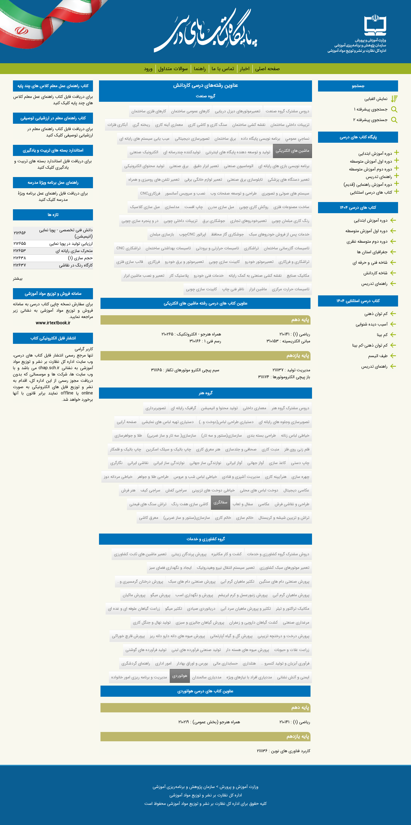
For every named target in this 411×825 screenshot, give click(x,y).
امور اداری (163, 663)
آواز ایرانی (234, 463)
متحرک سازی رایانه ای (74, 251)
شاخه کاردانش (375, 273)
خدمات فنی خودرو (209, 275)
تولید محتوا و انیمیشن (219, 408)
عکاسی (264, 504)
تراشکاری (251, 248)
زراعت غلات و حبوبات (291, 650)
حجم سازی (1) (80, 258)
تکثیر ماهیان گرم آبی (237, 581)
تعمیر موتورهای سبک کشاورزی (284, 568)
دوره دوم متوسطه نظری (367, 241)
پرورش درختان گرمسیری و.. (140, 581)
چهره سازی (300, 477)
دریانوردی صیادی (201, 609)
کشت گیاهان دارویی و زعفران (253, 622)
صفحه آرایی (127, 422)
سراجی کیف (150, 490)
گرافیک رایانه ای (183, 408)
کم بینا (382, 335)
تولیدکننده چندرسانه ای (181, 152)
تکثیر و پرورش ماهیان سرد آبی (246, 609)
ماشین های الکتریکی (292, 151)
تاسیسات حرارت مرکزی (290, 289)
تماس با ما (223, 69)
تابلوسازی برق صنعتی (245, 179)
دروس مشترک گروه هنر (290, 408)
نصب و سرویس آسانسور (185, 193)
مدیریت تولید (298, 370)
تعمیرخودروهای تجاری (248, 221)
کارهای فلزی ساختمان (148, 111)
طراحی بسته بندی (261, 435)
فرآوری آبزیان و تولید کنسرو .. (285, 663)
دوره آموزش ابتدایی (375, 153)
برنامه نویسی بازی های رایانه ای (283, 166)
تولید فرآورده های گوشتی (145, 650)
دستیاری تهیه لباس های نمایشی (168, 422)
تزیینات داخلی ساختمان (289, 125)
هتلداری (249, 663)
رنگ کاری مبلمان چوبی (290, 221)
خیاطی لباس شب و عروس (195, 477)
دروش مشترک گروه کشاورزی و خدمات (278, 554)
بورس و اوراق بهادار (192, 663)
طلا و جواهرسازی (128, 435)
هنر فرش (128, 490)
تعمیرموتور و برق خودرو (184, 262)
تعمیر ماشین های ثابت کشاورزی (140, 554)
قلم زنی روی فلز (296, 449)
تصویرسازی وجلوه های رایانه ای (284, 422)
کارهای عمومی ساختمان (190, 111)
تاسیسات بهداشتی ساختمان (168, 248)
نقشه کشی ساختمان (248, 125)
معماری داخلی (254, 408)
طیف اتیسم (378, 356)
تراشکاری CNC (128, 248)
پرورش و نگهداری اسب (194, 595)
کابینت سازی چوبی (224, 262)
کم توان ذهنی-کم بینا (370, 345)
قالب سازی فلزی (129, 262)
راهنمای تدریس (379, 176)
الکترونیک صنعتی (144, 152)
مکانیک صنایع (298, 275)
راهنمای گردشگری (136, 663)
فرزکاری (154, 262)
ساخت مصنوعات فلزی (291, 207)
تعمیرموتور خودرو (259, 262)
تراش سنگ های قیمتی (147, 504)
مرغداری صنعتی (296, 622)
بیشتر (18, 278)
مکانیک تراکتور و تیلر (292, 609)
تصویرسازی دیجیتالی (192, 138)
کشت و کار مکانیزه (227, 554)
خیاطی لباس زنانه (295, 435)
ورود (148, 69)
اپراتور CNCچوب (192, 234)
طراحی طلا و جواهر (153, 477)
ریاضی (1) (301, 334)
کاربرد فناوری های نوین (290, 751)
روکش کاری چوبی (253, 207)
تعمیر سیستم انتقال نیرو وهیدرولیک (226, 568)
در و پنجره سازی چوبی (140, 221)
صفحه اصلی (267, 69)
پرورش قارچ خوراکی (128, 636)
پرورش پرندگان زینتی (189, 554)
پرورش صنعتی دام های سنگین (284, 581)
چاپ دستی (300, 463)
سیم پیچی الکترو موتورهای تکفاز (192, 370)
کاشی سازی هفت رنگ (190, 504)
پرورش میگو (160, 595)
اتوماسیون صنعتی (238, 166)
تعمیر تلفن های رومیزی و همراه (153, 179)
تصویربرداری (156, 408)
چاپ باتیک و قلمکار (125, 449)
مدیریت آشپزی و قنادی (241, 477)
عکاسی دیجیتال (296, 490)
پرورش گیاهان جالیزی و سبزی (200, 622)
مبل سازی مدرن (221, 207)
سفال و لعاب (243, 504)
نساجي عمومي (297, 138)
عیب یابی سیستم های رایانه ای (144, 138)
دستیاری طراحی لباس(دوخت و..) (226, 422)
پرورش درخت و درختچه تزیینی (283, 636)
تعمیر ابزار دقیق (206, 166)
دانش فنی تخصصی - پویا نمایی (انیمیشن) (66, 233)
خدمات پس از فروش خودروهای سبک (279, 234)
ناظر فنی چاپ (233, 289)
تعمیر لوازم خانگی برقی (203, 179)
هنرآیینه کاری (275, 477)
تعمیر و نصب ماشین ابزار (144, 275)
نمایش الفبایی (376, 98)
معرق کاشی (148, 518)
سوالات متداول (173, 69)
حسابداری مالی (225, 663)
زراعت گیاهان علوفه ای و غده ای (134, 609)
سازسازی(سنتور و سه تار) (221, 435)
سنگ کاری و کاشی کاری (207, 125)
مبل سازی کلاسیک (145, 207)
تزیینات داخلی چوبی (180, 221)
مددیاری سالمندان (206, 677)
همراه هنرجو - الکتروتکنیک (199, 334)
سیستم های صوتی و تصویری (285, 193)
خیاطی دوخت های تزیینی (213, 490)
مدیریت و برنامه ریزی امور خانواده (139, 677)
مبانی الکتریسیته (296, 341)
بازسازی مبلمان (162, 234)
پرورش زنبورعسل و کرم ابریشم (242, 595)
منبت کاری (270, 449)
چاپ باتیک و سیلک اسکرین (168, 449)
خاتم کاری (223, 518)
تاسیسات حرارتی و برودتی (217, 248)
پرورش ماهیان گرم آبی (291, 595)
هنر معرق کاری (208, 449)
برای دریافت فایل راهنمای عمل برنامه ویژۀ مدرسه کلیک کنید (53, 196)
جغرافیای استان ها (372, 252)
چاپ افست (193, 207)
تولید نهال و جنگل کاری (152, 622)
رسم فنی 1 (212, 341)
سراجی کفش (176, 490)
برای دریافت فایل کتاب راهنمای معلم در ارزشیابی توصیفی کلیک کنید (60, 132)
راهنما (200, 69)
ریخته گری (141, 125)
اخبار (244, 69)
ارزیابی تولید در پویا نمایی (71, 243)
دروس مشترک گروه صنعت (287, 111)
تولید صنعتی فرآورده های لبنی (196, 650)
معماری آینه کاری (169, 125)
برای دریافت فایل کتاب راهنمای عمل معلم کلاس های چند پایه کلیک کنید (53, 99)
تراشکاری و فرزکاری (294, 262)
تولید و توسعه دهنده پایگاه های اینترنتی (238, 152)
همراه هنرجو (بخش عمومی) (216, 722)
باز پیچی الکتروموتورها (291, 377)
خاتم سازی (244, 518)
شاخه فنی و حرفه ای (370, 262)
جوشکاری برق (213, 221)
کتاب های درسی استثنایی (371, 192)
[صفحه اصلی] (357, 31)
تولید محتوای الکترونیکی (144, 166)
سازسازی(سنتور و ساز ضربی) (186, 518)
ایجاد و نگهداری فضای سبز (170, 568)
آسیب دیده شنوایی (372, 324)
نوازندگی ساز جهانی (205, 463)
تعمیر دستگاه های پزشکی (288, 179)
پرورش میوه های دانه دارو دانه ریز (177, 636)
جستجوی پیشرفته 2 (370, 120)
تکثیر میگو (173, 609)
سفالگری (220, 502)
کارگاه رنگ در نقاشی (76, 265)
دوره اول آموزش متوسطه (371, 161)
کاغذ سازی (277, 463)
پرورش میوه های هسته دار (247, 650)
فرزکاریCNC (150, 193)
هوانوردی (178, 676)
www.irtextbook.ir (53, 323)
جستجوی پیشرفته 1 (371, 109)
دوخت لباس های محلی (259, 490)
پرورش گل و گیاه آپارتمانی (231, 636)
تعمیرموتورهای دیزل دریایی (237, 111)
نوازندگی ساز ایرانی (168, 463)
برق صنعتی (178, 166)
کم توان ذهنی (376, 313)
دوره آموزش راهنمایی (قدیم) (368, 184)
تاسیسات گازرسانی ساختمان (286, 248)
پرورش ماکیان (134, 595)
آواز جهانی (255, 463)
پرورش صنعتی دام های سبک (191, 581)
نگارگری (116, 463)
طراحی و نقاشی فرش (292, 504)
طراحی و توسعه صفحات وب (233, 193)
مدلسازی (172, 207)
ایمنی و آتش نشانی (293, 677)
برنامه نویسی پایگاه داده (260, 138)
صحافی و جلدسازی (241, 449)
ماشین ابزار (258, 289)
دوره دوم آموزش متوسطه (370, 169)
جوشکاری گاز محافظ (227, 234)
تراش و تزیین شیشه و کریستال (283, 518)
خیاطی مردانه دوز (118, 477)
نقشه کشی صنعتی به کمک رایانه (255, 275)
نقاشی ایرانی (138, 463)
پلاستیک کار (179, 275)
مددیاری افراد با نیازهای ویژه (249, 677)
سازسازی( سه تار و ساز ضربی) (171, 435)
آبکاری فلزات (117, 125)
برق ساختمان (225, 138)
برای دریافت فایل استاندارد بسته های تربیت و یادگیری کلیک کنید (53, 164)
